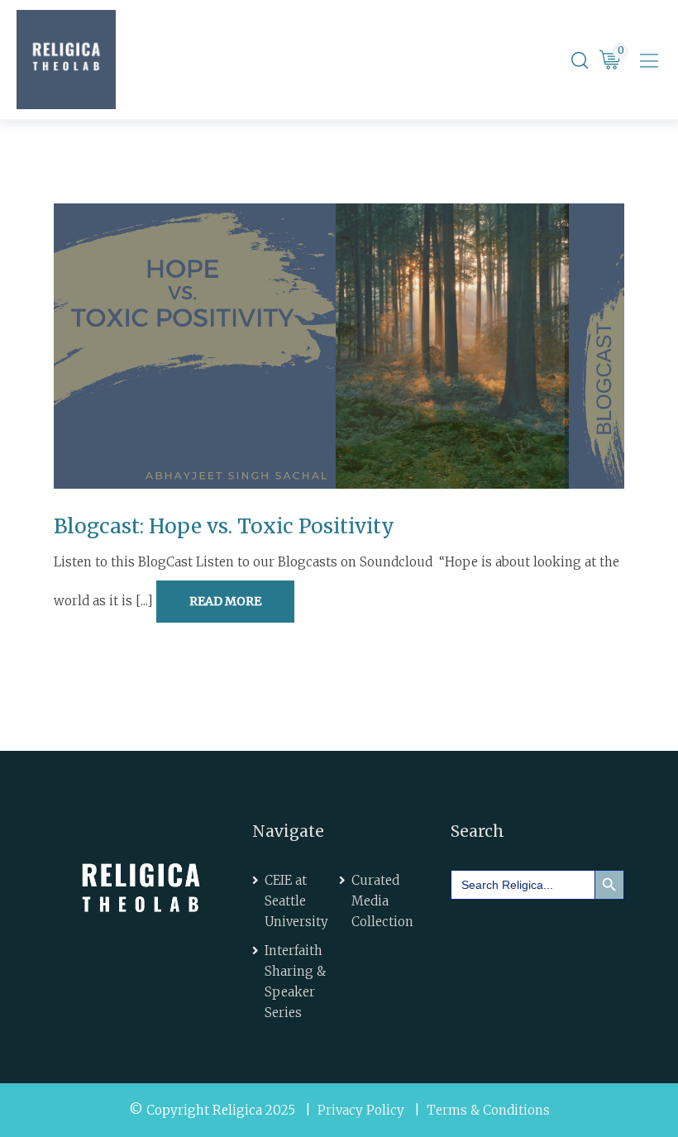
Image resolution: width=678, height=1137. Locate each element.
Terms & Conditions (488, 1110)
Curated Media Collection (382, 900)
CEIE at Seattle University (296, 900)
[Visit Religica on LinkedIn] (521, 936)
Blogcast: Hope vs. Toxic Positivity (224, 526)
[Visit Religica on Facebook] (475, 936)
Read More (225, 601)
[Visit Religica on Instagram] (475, 976)
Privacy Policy (361, 1110)
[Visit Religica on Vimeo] (568, 936)
